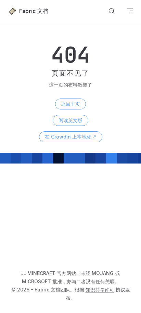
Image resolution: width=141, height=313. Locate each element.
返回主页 (70, 104)
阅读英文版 (70, 120)
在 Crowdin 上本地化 (68, 137)
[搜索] (111, 11)
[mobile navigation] (130, 11)
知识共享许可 (100, 289)
